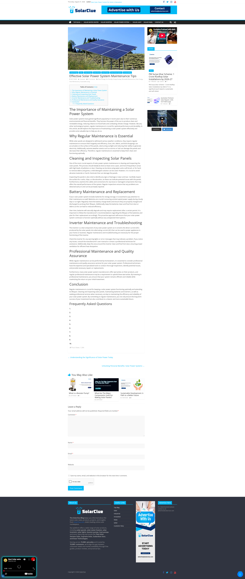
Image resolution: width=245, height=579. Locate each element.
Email (70, 454)
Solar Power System (121, 22)
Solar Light (137, 22)
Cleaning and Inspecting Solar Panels (83, 94)
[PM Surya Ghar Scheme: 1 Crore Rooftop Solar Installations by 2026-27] (162, 53)
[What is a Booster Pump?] (80, 379)
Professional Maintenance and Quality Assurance (87, 100)
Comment (72, 415)
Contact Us (159, 22)
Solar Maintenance (74, 81)
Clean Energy (73, 72)
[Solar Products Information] (70, 22)
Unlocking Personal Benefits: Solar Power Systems (123, 366)
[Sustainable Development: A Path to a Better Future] (132, 379)
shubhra (161, 81)
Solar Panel (148, 22)
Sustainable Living (85, 81)
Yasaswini (82, 79)
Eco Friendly (109, 79)
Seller (116, 523)
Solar (81, 72)
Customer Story (119, 526)
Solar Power (105, 72)
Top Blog (76, 22)
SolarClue (83, 572)
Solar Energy (88, 72)
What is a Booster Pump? (79, 393)
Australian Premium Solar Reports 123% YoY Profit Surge (167, 100)
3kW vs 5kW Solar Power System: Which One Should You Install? (111, 2)
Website (71, 465)
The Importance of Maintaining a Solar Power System (88, 90)
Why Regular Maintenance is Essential (83, 92)
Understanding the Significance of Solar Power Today (90, 357)
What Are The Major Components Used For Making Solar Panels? (104, 395)
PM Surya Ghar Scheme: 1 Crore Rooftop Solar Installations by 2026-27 (161, 77)
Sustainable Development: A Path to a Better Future (132, 394)
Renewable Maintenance (128, 79)
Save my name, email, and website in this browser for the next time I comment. (98, 476)
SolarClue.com (79, 522)
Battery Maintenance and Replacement (83, 96)
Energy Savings (117, 79)
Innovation (117, 517)
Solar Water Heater (91, 22)
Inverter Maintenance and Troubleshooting (85, 98)
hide (95, 87)
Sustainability (127, 72)
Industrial (117, 514)
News (151, 70)
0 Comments (91, 79)
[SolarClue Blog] (89, 507)
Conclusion (74, 102)
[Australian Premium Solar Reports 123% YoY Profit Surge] (153, 97)
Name (71, 443)
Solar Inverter (106, 22)
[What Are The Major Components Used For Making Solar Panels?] (106, 379)
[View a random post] (175, 22)
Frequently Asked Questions (83, 104)
